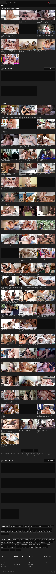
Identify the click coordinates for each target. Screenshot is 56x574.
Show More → (49, 68)
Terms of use (3, 560)
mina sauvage (4, 542)
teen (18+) (43, 528)
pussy (12, 531)
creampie (37, 528)
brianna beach (32, 544)
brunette (12, 528)
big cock (49, 531)
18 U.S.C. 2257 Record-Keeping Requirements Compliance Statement (42, 571)
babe (36, 526)
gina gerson (24, 547)
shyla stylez (38, 539)
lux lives (31, 539)
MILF (20, 531)
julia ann (18, 547)
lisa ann (3, 544)
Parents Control (17, 560)
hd (44, 531)
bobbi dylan (45, 539)
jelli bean (50, 542)
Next (36, 450)
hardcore (26, 526)
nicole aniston (11, 547)
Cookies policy (4, 564)
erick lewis (51, 539)
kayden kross (10, 544)
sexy (34, 531)
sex (2, 528)
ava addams (31, 547)
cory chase (4, 547)
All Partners (44, 562)
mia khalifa (38, 547)
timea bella (18, 542)
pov (16, 528)
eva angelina (47, 544)
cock (40, 526)
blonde (8, 531)
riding (31, 526)
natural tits (39, 531)
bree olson (17, 544)
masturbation (20, 526)
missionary (25, 531)
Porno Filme (44, 560)
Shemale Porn (31, 560)
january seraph (24, 539)
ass (43, 526)
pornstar (3, 531)
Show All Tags (4, 534)
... (31, 450)
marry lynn (11, 542)
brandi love (39, 544)
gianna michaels (5, 549)
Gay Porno (30, 562)
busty (52, 526)
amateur (6, 528)
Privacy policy (4, 562)
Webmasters (17, 564)
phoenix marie (24, 544)
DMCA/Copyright (4, 566)
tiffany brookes (26, 542)
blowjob (26, 528)
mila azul (18, 549)
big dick (48, 526)
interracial (21, 528)
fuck (31, 531)
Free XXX (30, 566)
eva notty (12, 549)
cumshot (49, 528)
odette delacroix (42, 542)
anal (17, 531)
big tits (31, 528)
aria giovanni (16, 539)
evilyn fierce (34, 542)
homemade (12, 526)
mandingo (45, 547)
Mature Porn (30, 564)
